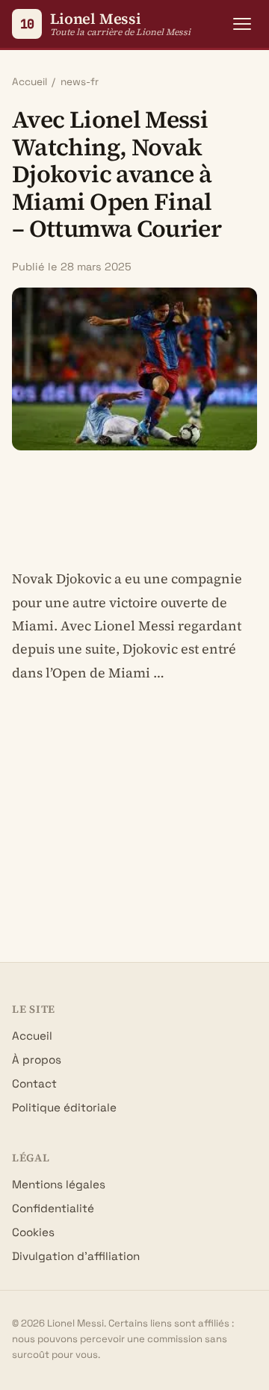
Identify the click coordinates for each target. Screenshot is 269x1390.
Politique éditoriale (64, 1107)
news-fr (80, 81)
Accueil (29, 81)
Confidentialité (53, 1208)
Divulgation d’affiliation (76, 1256)
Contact (34, 1083)
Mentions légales (58, 1184)
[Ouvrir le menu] (242, 24)
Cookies (33, 1232)
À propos (36, 1059)
